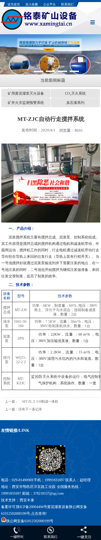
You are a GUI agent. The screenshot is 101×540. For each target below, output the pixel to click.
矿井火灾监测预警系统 (26, 103)
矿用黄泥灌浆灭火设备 (26, 93)
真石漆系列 (75, 103)
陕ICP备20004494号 (31, 507)
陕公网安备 (78, 507)
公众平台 (49, 4)
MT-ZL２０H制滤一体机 (40, 401)
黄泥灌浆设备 (58, 507)
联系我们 (67, 4)
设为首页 (14, 4)
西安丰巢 (27, 500)
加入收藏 (31, 4)
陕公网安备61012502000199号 (29, 521)
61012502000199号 (15, 514)
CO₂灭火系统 (75, 93)
